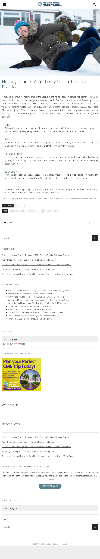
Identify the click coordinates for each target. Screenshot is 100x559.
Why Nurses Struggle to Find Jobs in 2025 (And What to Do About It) (36, 297)
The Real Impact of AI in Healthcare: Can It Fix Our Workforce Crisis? (36, 312)
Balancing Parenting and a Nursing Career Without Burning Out (28, 269)
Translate (21, 344)
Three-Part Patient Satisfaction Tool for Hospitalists (29, 306)
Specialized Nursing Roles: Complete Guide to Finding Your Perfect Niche (38, 300)
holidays (15, 211)
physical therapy (51, 211)
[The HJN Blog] (49, 4)
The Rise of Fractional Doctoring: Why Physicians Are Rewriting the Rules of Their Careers (38, 274)
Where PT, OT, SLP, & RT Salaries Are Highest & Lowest (30, 319)
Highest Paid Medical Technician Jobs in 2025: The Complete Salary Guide (38, 290)
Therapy (20, 206)
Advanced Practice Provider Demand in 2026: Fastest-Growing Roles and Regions (36, 255)
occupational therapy (31, 211)
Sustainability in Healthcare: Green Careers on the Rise (31, 293)
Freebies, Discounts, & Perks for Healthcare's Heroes (30, 309)
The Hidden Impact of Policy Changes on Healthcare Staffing (33, 315)
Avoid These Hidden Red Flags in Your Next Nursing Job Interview (29, 260)
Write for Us (10, 405)
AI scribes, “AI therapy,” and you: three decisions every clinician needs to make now (36, 264)
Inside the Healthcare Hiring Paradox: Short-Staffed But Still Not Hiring (37, 303)
